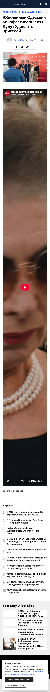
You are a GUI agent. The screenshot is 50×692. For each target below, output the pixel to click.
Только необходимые (15, 685)
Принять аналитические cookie (19, 680)
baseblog (20, 40)
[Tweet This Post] (22, 47)
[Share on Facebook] (16, 47)
